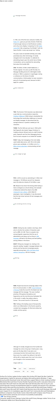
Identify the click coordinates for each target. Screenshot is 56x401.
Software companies (6, 393)
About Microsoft (31, 393)
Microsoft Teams (5, 389)
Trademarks (3, 400)
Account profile (4, 380)
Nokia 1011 (16, 42)
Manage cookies (42, 398)
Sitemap (18, 398)
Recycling (18, 400)
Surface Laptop (12, 376)
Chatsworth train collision (20, 192)
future (20, 368)
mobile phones (17, 371)
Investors (9, 395)
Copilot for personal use (16, 378)
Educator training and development (15, 385)
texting (32, 371)
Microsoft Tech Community (32, 391)
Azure (35, 389)
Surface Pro (3, 376)
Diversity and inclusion (19, 395)
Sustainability (38, 395)
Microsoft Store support (28, 380)
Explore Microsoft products (32, 378)
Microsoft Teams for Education (15, 384)
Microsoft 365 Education (33, 384)
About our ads (26, 400)
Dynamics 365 (23, 387)
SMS (23, 371)
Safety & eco (11, 400)
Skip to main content (6, 1)
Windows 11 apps (46, 378)
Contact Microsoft (26, 398)
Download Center (15, 380)
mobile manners (32, 368)
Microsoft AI (3, 387)
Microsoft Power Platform (44, 387)
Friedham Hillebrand (19, 116)
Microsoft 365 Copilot (17, 389)
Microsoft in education (41, 382)
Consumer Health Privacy (7, 398)
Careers (23, 393)
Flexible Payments (28, 382)
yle (21, 363)
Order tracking (45, 380)
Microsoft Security (13, 387)
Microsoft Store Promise (15, 382)
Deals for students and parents (35, 385)
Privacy (34, 398)
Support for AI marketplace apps (14, 391)
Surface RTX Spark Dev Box (38, 376)
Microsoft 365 (32, 387)
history (25, 368)
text (27, 371)
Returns (38, 380)
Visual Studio (17, 393)
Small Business (28, 389)
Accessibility (30, 395)
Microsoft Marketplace (48, 391)
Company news (41, 393)
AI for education (50, 385)
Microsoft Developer (43, 389)
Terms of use (51, 398)
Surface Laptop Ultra (23, 376)
